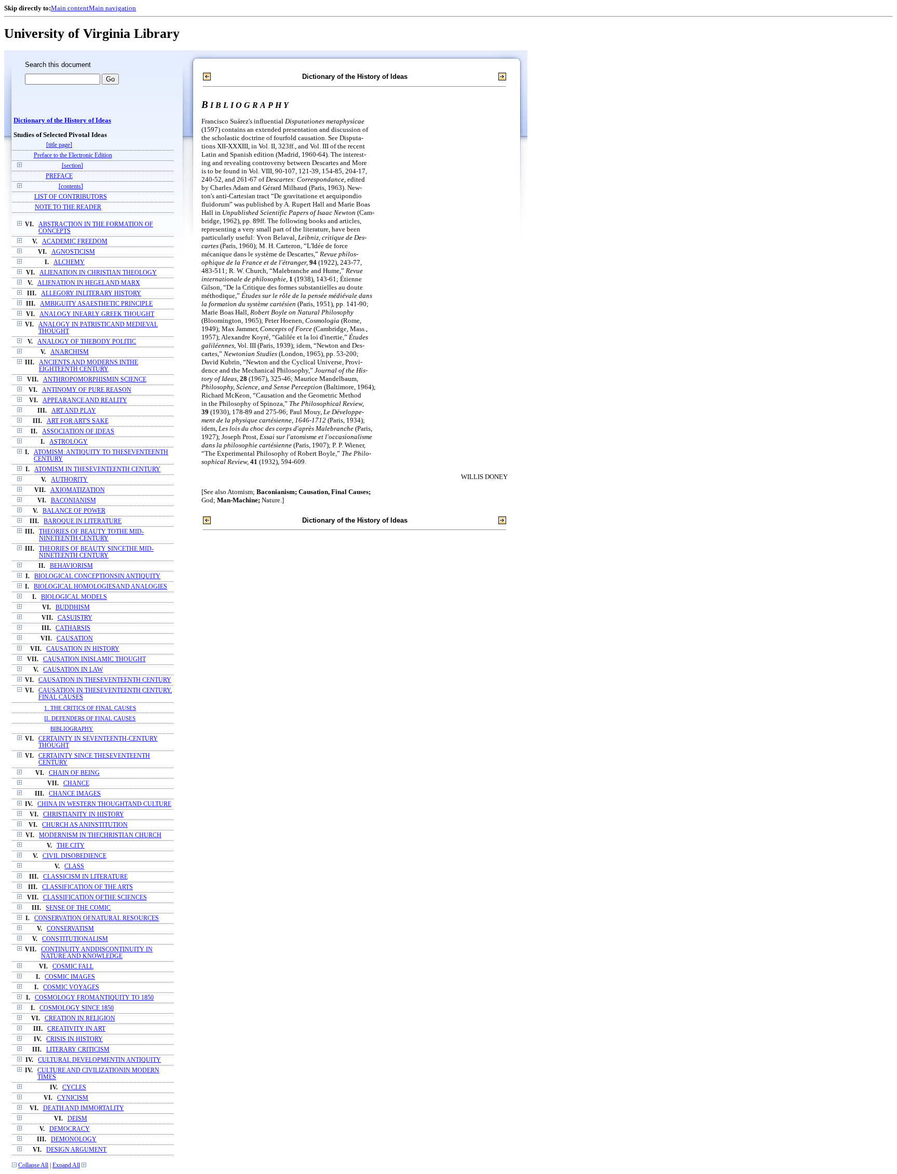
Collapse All (33, 1165)
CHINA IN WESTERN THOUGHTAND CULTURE (104, 804)
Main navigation (112, 8)
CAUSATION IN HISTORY (82, 649)
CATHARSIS (73, 628)
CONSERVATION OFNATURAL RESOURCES (96, 918)
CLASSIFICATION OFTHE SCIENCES (95, 897)
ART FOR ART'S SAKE (77, 421)
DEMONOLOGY (74, 1139)
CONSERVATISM (70, 928)
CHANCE (76, 783)
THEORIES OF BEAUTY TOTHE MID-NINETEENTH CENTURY (91, 535)
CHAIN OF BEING (74, 773)
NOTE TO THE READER (68, 207)
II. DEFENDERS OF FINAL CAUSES (89, 718)
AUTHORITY (69, 479)
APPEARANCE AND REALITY (85, 400)
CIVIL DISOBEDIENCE (74, 856)
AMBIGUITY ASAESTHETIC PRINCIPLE (96, 304)
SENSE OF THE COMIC (78, 908)
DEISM (77, 1118)
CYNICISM (72, 1098)
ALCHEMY (69, 262)
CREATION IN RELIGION (80, 1018)
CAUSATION (75, 638)
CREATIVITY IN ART (76, 1029)
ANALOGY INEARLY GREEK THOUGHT (96, 314)
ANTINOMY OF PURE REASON (86, 390)
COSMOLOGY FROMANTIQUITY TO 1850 (94, 997)
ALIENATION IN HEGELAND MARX (88, 283)
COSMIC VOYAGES (71, 987)
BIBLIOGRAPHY (71, 729)
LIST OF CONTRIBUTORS (70, 197)
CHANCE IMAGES (75, 793)
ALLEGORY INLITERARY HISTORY (91, 293)
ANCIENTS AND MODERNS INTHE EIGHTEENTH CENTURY (88, 366)
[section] (72, 165)
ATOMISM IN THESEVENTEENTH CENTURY (97, 469)
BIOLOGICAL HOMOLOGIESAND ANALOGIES (100, 586)
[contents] (71, 186)
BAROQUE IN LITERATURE (82, 521)
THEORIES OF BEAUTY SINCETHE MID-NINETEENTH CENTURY (96, 552)
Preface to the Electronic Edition (73, 155)
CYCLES (74, 1087)
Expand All (66, 1165)
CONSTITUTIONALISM (75, 939)
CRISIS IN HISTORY (74, 1039)
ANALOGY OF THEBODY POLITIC (86, 341)
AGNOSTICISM (73, 252)
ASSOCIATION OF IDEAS (78, 431)
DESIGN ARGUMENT (76, 1149)
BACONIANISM (73, 500)
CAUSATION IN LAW (73, 669)
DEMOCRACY (69, 1129)
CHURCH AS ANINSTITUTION (85, 825)
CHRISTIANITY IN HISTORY (83, 814)
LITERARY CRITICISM (78, 1049)
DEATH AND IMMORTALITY (83, 1108)
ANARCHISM (69, 352)
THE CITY (71, 845)
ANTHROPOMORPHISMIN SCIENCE (94, 379)
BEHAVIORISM (71, 566)
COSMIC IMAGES (70, 977)
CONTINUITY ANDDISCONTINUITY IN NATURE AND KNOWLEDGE (97, 953)
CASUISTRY (75, 618)
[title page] (59, 145)
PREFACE (59, 176)
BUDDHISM (73, 607)
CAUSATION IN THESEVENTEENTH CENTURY (104, 680)
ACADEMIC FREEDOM (74, 241)
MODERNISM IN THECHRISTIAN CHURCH (100, 835)
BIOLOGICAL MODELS (74, 597)
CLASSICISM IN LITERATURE (85, 876)
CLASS (74, 866)
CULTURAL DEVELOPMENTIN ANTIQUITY (99, 1060)
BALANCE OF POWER (74, 511)
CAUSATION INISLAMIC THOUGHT (94, 659)
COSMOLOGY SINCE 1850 (76, 1008)
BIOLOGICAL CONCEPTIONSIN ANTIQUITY (97, 576)
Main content (70, 8)
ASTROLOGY (68, 442)
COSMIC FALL (72, 966)
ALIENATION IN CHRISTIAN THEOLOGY (98, 272)
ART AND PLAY (73, 410)
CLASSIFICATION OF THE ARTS (87, 887)
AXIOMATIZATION (77, 490)
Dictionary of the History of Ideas (62, 120)
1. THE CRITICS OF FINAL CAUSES (90, 708)
